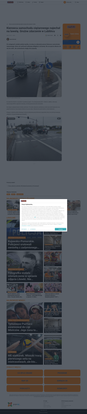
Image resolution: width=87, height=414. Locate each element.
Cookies (28, 225)
